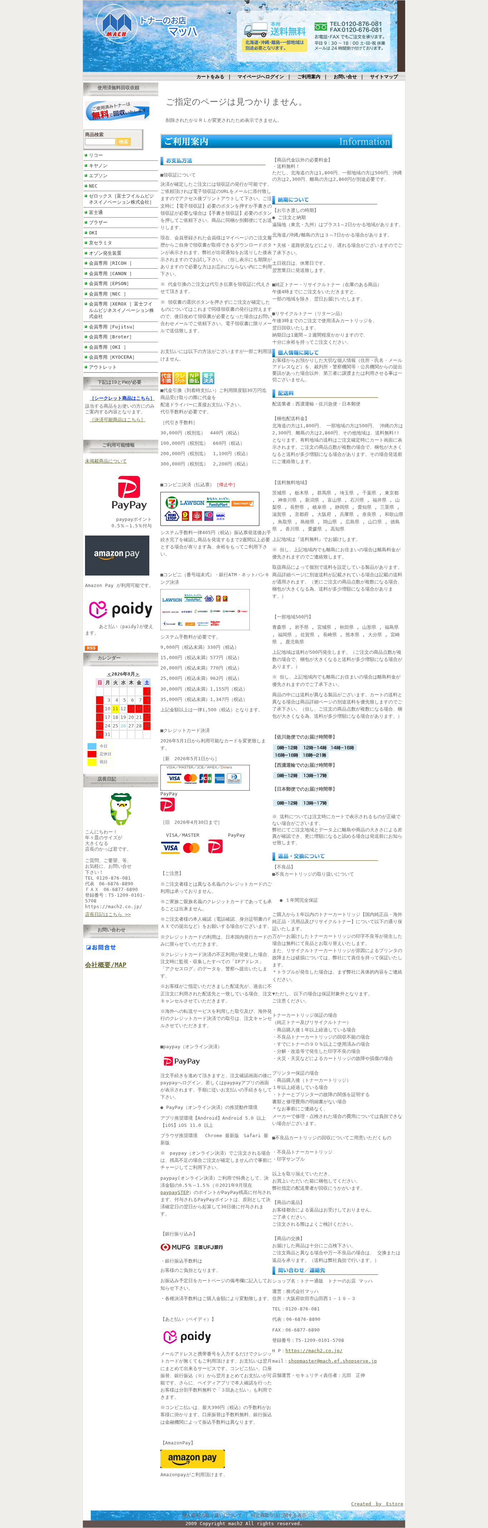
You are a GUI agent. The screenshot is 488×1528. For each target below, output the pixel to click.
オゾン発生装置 (105, 253)
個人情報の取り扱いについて (212, 1515)
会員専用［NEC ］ (108, 294)
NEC (93, 186)
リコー (96, 155)
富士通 (96, 212)
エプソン (98, 175)
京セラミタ (100, 242)
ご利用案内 (308, 76)
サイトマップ (384, 76)
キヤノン (98, 165)
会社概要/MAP (105, 965)
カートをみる (210, 76)
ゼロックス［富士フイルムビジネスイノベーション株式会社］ (121, 199)
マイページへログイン (261, 76)
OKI (93, 232)
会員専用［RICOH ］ (111, 263)
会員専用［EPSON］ (110, 283)
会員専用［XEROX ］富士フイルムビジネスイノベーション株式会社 (121, 310)
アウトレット (103, 367)
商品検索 (94, 134)
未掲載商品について (106, 461)
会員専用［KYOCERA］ (113, 357)
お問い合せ (345, 76)
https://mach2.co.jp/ (314, 1350)
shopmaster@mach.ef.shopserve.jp (332, 1361)
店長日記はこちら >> (108, 914)
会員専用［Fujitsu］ (113, 326)
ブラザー (98, 222)
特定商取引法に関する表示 (279, 1515)
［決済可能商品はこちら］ (117, 419)
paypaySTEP (174, 1192)
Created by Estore (377, 1504)
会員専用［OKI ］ (108, 347)
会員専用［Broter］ (111, 336)
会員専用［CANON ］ (111, 273)
